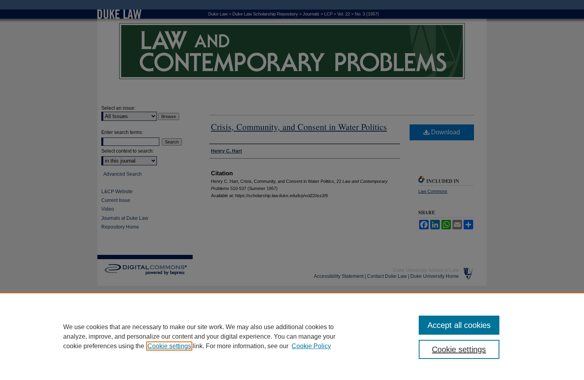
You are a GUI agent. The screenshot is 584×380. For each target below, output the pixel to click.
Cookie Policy (311, 346)
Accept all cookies (459, 325)
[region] (292, 336)
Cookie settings (169, 346)
